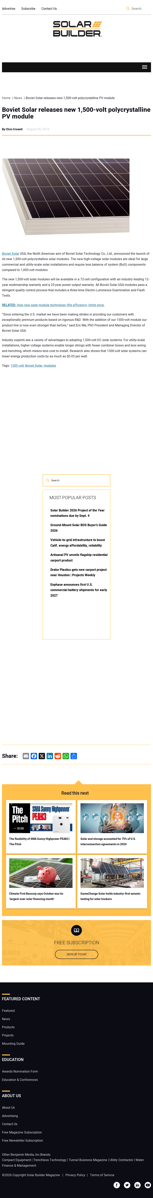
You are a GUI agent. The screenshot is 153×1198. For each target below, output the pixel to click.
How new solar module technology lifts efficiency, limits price (53, 305)
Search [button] (128, 8)
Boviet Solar (10, 253)
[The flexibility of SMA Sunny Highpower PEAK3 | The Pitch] (41, 818)
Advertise (8, 8)
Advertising (10, 1116)
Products (8, 1027)
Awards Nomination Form (20, 1071)
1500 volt (17, 365)
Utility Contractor (121, 1160)
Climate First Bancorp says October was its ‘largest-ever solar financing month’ (36, 896)
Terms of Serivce (102, 1175)
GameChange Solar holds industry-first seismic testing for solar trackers (110, 896)
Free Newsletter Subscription (22, 1140)
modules (50, 365)
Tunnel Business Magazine (88, 1160)
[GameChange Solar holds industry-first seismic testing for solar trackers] (112, 873)
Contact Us (49, 8)
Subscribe (28, 8)
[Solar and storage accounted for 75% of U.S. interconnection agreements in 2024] (112, 818)
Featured (8, 1010)
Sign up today (76, 954)
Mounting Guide (13, 1043)
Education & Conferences (20, 1079)
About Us (8, 1107)
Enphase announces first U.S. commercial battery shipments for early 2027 (78, 590)
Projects (8, 1035)
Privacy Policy (75, 1175)
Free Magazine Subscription (22, 1132)
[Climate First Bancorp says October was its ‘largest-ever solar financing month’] (41, 873)
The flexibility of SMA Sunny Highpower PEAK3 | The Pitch (39, 841)
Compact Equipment (16, 1160)
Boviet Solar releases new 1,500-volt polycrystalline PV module (76, 113)
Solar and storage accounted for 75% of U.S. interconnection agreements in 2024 (108, 841)
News (6, 1019)
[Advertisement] (72, 703)
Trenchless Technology (49, 1160)
